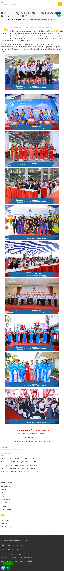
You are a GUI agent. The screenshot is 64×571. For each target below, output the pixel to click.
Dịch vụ (3, 489)
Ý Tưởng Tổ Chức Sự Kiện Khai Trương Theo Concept (19, 465)
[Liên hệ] (58, 13)
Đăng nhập (5, 520)
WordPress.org (6, 527)
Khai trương (5, 496)
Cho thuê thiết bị (6, 483)
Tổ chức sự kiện (10, 19)
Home (3, 19)
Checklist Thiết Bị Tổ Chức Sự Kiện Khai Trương (17, 458)
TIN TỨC (4, 506)
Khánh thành (19, 19)
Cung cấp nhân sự (7, 486)
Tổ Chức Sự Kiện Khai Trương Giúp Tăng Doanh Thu (19, 462)
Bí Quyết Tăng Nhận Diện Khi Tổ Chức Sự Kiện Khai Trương (21, 472)
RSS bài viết (5, 523)
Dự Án (3, 493)
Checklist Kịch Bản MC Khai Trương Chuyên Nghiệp (18, 468)
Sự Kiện (4, 503)
